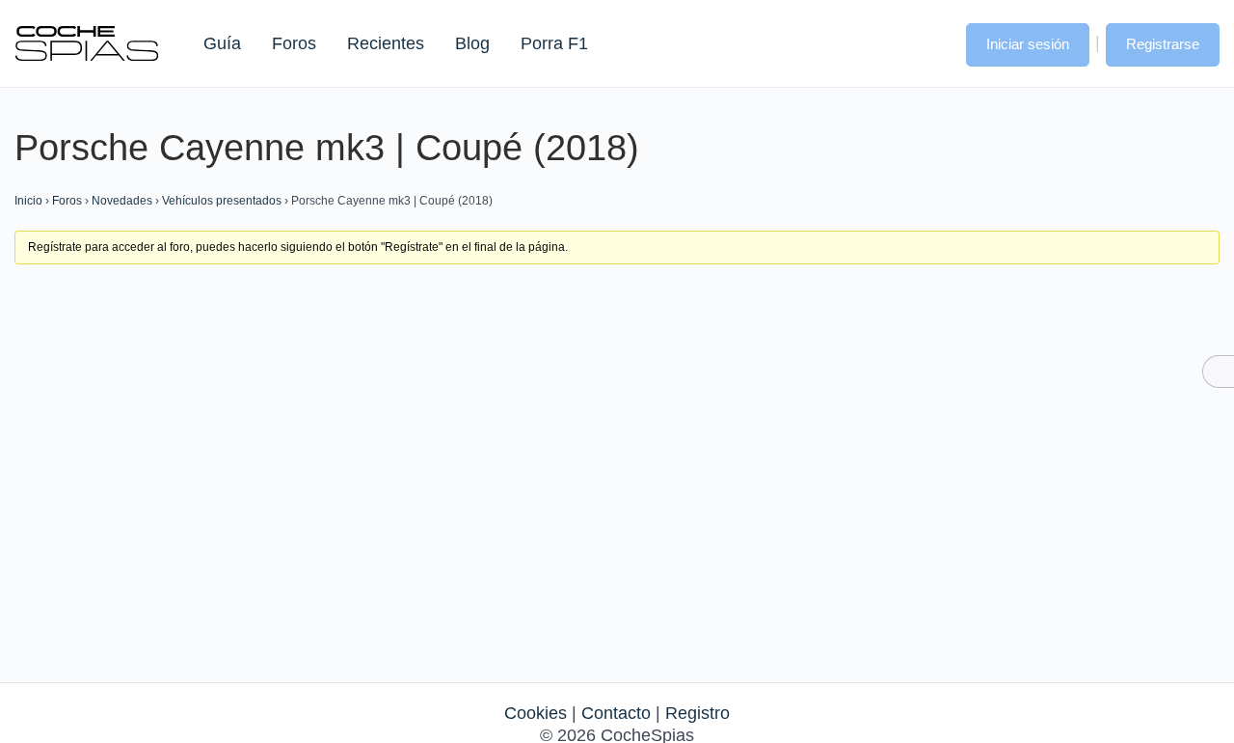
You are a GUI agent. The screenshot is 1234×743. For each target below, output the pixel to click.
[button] (932, 42)
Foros (294, 43)
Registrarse (1162, 44)
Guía (222, 43)
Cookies (535, 713)
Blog (472, 43)
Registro (697, 713)
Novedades (122, 200)
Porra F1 (553, 43)
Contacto (616, 713)
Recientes (385, 43)
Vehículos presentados (222, 200)
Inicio (28, 200)
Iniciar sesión (1027, 44)
